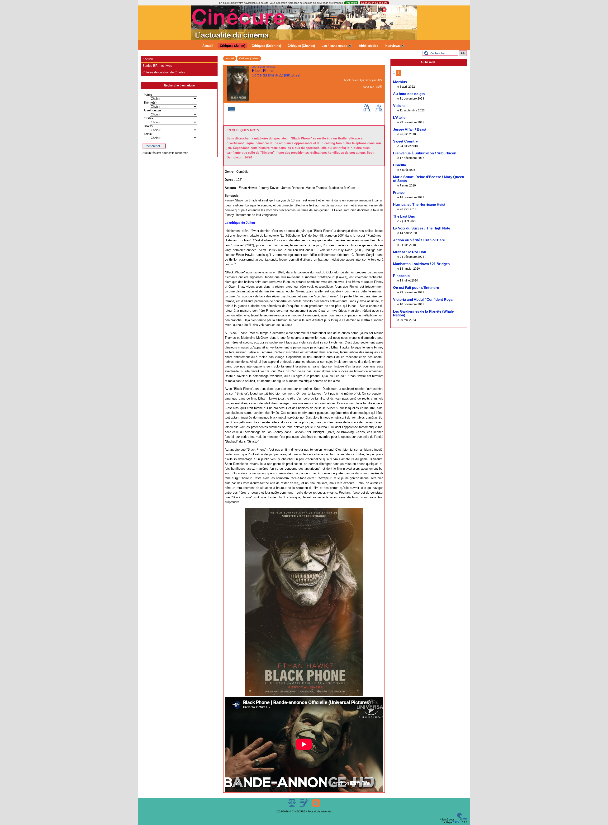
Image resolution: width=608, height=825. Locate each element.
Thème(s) (150, 102)
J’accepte (351, 2)
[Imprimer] (231, 110)
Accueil (207, 46)
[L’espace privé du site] (304, 805)
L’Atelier (400, 117)
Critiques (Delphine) (266, 46)
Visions (399, 106)
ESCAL (457, 822)
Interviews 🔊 (395, 46)
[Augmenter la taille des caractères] (366, 110)
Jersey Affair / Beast (409, 129)
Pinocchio (401, 276)
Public (148, 94)
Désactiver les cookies (374, 2)
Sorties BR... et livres (157, 65)
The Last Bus (404, 216)
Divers (148, 126)
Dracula (399, 165)
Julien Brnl (373, 87)
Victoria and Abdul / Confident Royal (423, 299)
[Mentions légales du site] (292, 805)
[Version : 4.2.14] (462, 819)
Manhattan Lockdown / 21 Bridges (421, 264)
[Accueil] (304, 39)
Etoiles (148, 118)
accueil (230, 58)
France (398, 193)
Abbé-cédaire (368, 46)
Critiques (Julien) (232, 46)
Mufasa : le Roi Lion (409, 252)
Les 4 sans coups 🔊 (337, 46)
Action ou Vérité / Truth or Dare (419, 240)
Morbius (400, 82)
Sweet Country (405, 141)
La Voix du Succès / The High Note (421, 228)
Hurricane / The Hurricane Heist (419, 204)
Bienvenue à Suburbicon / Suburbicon (424, 153)
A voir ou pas (153, 110)
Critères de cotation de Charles (163, 72)
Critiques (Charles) (301, 46)
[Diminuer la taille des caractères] (379, 110)
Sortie (148, 134)
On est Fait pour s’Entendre (416, 288)
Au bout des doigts (409, 94)
